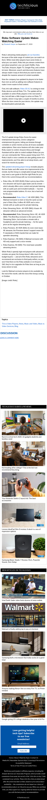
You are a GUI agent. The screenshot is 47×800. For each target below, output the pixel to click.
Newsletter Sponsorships (18, 760)
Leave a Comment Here (9, 338)
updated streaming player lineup (17, 167)
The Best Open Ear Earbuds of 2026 (30, 21)
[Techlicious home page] (23, 6)
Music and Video (30, 324)
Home (11, 758)
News (21, 324)
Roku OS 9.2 (25, 89)
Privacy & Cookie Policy (28, 766)
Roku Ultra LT (22, 197)
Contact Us (34, 758)
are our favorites (33, 55)
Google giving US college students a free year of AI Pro (23, 719)
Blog (16, 326)
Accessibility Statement (23, 763)
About (16, 758)
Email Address (23, 743)
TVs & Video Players (10, 324)
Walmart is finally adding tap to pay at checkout (20, 629)
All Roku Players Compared (24, 20)
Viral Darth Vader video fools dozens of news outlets (22, 600)
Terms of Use (14, 766)
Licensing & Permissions (36, 760)
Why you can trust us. (25, 34)
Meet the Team (25, 758)
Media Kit (5, 760)
